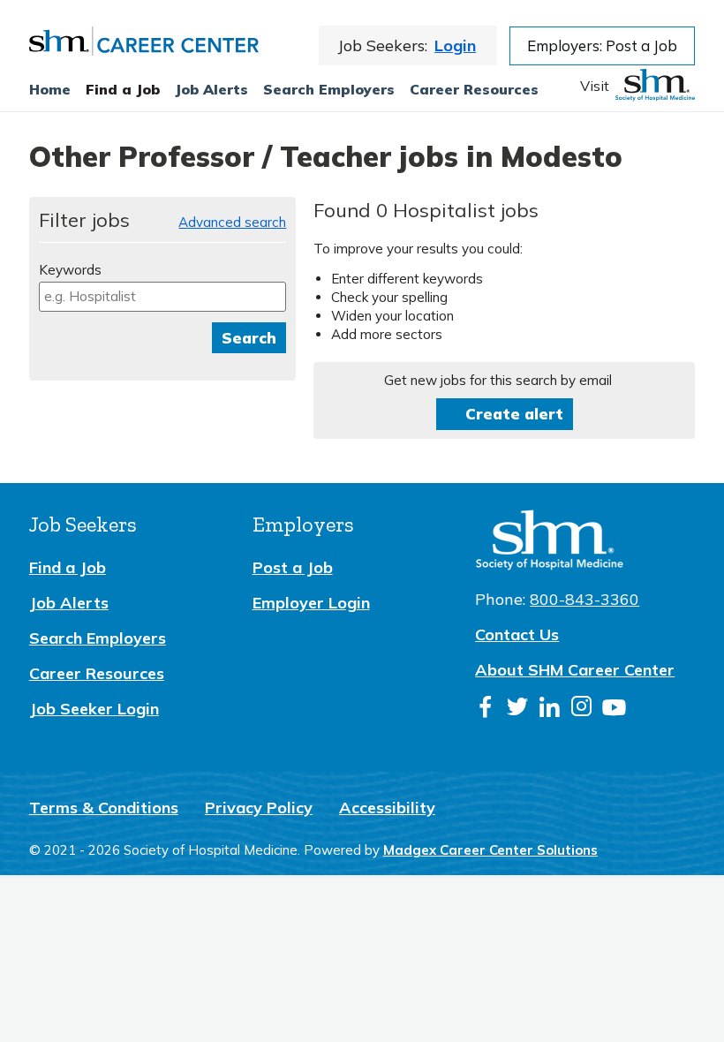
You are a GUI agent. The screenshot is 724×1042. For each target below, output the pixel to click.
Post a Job (293, 567)
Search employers (329, 89)
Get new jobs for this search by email (498, 380)
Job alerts (211, 89)
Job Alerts (69, 603)
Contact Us (517, 634)
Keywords (70, 269)
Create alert (514, 413)
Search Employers (97, 638)
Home (50, 89)
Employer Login (311, 603)
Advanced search (232, 222)
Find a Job (123, 89)
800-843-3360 (584, 599)
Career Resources (474, 89)
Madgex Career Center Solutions (490, 850)
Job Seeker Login (94, 708)
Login (455, 45)
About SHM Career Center (575, 670)
